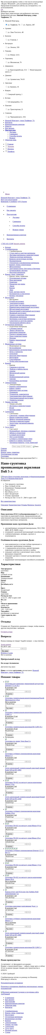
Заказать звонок (19, 244)
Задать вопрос (6, 644)
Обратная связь (10, 140)
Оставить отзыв (6, 632)
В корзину (9, 694)
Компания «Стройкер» (9, 201)
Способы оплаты (15, 136)
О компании (11, 206)
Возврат (12, 138)
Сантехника (9, 1026)
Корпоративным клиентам (14, 124)
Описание (4, 505)
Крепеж (8, 1021)
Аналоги (38, 505)
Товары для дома (11, 1024)
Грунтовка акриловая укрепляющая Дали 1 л (21, 906)
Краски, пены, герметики (14, 1013)
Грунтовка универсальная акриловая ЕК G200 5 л (23, 947)
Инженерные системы (13, 1019)
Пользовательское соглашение (12, 983)
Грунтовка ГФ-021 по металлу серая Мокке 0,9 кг (23, 826)
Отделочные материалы (14, 1017)
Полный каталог (11, 1030)
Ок (2, 9)
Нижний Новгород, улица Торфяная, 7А (20, 671)
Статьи (7, 1032)
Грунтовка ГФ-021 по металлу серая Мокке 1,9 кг (23, 865)
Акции (24, 201)
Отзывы (24, 505)
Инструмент (9, 1015)
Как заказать (9, 128)
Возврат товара (18, 230)
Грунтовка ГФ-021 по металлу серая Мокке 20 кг (23, 838)
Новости (8, 126)
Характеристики (15, 505)
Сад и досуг (9, 1028)
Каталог (8, 247)
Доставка (12, 132)
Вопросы (30, 505)
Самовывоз (13, 134)
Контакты (8, 122)
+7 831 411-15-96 (7, 244)
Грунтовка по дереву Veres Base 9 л (18, 741)
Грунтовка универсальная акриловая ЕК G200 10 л (23, 727)
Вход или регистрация (9, 200)
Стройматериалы (11, 1011)
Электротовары (10, 1023)
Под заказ (9, 708)
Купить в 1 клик (7, 653)
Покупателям (11, 214)
